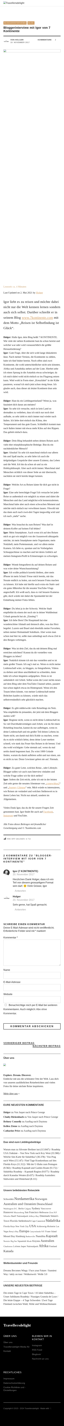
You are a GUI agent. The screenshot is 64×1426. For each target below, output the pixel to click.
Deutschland (44, 1204)
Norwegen (41, 1199)
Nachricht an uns (40, 1359)
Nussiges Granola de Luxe (44, 1296)
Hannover (8, 1212)
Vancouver (46, 1208)
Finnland (53, 1246)
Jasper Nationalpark (29, 1246)
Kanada (8, 1251)
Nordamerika (24, 1199)
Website (7, 994)
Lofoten (16, 1246)
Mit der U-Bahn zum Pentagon (42, 1164)
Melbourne (44, 1212)
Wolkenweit (30, 1274)
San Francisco (32, 1212)
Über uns (7, 1342)
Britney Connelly (12, 1121)
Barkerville (30, 1236)
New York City (22, 1226)
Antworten (20, 891)
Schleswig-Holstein (46, 1226)
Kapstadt (52, 1236)
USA (32, 1226)
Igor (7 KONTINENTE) (25, 871)
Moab (29, 1241)
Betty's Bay (14, 1231)
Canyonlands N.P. (37, 1231)
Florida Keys (9, 1226)
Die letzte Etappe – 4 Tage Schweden (21, 1300)
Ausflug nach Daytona (36, 1121)
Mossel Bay (9, 1236)
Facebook (48, 811)
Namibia (40, 1236)
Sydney (36, 1208)
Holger (39, 292)
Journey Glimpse (17, 787)
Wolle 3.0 (42, 1274)
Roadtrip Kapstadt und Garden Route (30, 1168)
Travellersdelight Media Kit (16, 1347)
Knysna (36, 1241)
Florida (14, 1220)
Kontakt (7, 1351)
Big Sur (14, 1241)
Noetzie (6, 1241)
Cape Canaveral (38, 1221)
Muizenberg (19, 1212)
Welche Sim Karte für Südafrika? (19, 1157)
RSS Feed (37, 1350)
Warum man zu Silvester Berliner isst (21, 1149)
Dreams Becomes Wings (15, 1270)
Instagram (8, 815)
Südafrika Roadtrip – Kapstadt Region (22, 1171)
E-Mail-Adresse (12, 982)
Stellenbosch (24, 1221)
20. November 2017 (23, 874)
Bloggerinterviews (15, 23)
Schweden (8, 1199)
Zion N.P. (53, 1212)
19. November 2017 (20, 42)
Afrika (43, 1246)
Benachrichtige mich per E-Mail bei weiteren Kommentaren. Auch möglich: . (30, 1009)
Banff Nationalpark (19, 1216)
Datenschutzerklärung (14, 1383)
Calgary (27, 1208)
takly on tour (16, 1274)
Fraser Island (51, 1231)
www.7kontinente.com (37, 317)
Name (6, 970)
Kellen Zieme (10, 1126)
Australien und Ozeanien (19, 1204)
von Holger (17, 40)
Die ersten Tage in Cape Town (18, 1293)
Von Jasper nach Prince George (29, 1112)
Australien (47, 1241)
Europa (24, 1231)
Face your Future (37, 1270)
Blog (31, 23)
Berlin (21, 1208)
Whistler (7, 1216)
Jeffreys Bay (34, 1216)
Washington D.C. (10, 1208)
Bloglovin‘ (36, 1354)
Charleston (8, 1246)
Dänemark (45, 1216)
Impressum (8, 1378)
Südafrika (53, 1221)
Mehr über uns (10, 1093)
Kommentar (10, 937)
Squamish (22, 1241)
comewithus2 (52, 783)
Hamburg (20, 1236)
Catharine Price (11, 1130)
